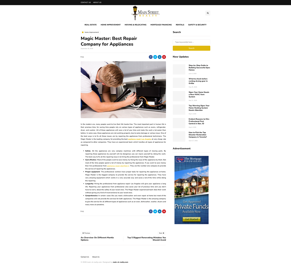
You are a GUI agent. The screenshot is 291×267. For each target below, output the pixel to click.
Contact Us (86, 2)
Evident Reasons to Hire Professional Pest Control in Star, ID (199, 121)
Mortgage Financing (161, 25)
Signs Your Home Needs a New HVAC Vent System (199, 94)
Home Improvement (111, 25)
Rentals (180, 25)
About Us (97, 2)
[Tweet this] (155, 57)
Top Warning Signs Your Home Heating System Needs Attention (199, 107)
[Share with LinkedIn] (160, 57)
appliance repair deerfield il (118, 166)
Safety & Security (197, 25)
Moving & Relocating (135, 25)
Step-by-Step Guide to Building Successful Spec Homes (199, 67)
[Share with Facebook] (151, 57)
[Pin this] (164, 57)
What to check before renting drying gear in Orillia (198, 81)
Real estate (91, 25)
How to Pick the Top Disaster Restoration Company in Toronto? (198, 134)
